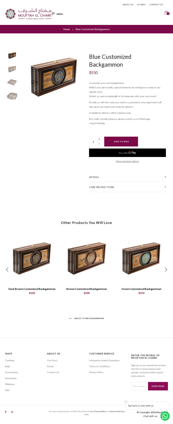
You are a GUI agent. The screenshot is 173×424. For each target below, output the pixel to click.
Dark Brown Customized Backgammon (31, 288)
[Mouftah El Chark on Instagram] (12, 411)
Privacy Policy (96, 372)
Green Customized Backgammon (141, 288)
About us (128, 4)
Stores (141, 4)
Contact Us (53, 372)
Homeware (11, 378)
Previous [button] (28, 77)
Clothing (9, 360)
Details (94, 177)
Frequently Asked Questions (104, 360)
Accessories (11, 372)
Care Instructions (101, 187)
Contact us (156, 4)
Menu (59, 14)
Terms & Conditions (99, 366)
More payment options (127, 161)
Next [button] (79, 77)
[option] (54, 77)
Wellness (10, 384)
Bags (7, 366)
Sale (7, 390)
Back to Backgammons (89, 318)
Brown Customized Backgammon (86, 288)
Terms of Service (117, 411)
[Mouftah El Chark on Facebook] (5, 411)
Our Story (52, 360)
